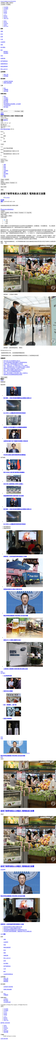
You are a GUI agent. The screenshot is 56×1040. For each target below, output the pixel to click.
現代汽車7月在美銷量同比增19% (12, 361)
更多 (2, 671)
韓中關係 (3, 47)
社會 (2, 39)
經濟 (2, 36)
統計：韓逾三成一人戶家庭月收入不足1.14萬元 (16, 365)
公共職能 (6, 99)
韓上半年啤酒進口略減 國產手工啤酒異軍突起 (15, 362)
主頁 (2, 934)
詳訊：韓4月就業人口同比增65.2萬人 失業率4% (16, 373)
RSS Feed (6, 26)
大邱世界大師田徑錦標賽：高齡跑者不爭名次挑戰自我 (18, 931)
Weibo (5, 21)
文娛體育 (3, 42)
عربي (5, 1016)
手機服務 (6, 89)
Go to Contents (4, 1)
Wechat (5, 22)
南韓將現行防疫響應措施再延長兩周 (13, 374)
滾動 (2, 31)
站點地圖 (6, 91)
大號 (6, 223)
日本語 (5, 1014)
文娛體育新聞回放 (8, 974)
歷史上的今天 (4, 69)
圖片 (2, 50)
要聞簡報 (6, 981)
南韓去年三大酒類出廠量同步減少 (12, 928)
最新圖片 (6, 51)
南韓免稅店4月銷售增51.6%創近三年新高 (14, 368)
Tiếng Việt (6, 1020)
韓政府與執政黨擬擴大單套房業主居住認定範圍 (13, 755)
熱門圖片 (3, 673)
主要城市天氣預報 (8, 81)
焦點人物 (6, 74)
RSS (5, 88)
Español (5, 1017)
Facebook (6, 23)
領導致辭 (6, 101)
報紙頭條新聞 (4, 66)
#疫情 (2, 112)
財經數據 (6, 76)
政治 (2, 34)
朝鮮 (2, 44)
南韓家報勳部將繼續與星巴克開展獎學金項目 (15, 929)
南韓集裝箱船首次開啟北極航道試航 (13, 926)
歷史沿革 (6, 102)
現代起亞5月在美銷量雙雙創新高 (12, 371)
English (5, 1013)
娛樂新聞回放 (4, 63)
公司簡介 (6, 97)
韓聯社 (2, 114)
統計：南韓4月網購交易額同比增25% (13, 370)
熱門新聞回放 (4, 61)
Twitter (5, 24)
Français (5, 1019)
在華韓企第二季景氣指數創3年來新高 (13, 364)
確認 (2, 189)
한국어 (5, 1012)
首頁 (5, 96)
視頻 (2, 55)
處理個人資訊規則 (5, 1022)
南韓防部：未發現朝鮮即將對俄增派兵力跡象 (12, 924)
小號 (6, 220)
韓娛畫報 (6, 53)
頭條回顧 (3, 58)
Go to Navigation (12, 1)
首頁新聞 (3, 869)
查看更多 (5, 120)
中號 (6, 221)
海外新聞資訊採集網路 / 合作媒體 (12, 104)
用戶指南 (6, 107)
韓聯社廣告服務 (8, 82)
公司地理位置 (7, 105)
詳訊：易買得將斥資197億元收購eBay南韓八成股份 (17, 367)
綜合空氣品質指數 (5, 129)
